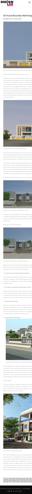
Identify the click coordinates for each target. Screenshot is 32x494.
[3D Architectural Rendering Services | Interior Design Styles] (4, 5)
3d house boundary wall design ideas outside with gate (19, 478)
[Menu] (29, 2)
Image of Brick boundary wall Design (17, 479)
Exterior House (17, 18)
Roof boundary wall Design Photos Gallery (22, 482)
